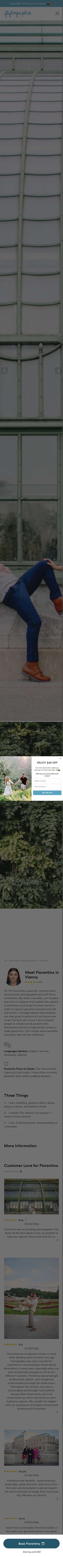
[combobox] (47, 780)
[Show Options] (60, 780)
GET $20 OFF (47, 793)
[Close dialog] (60, 758)
